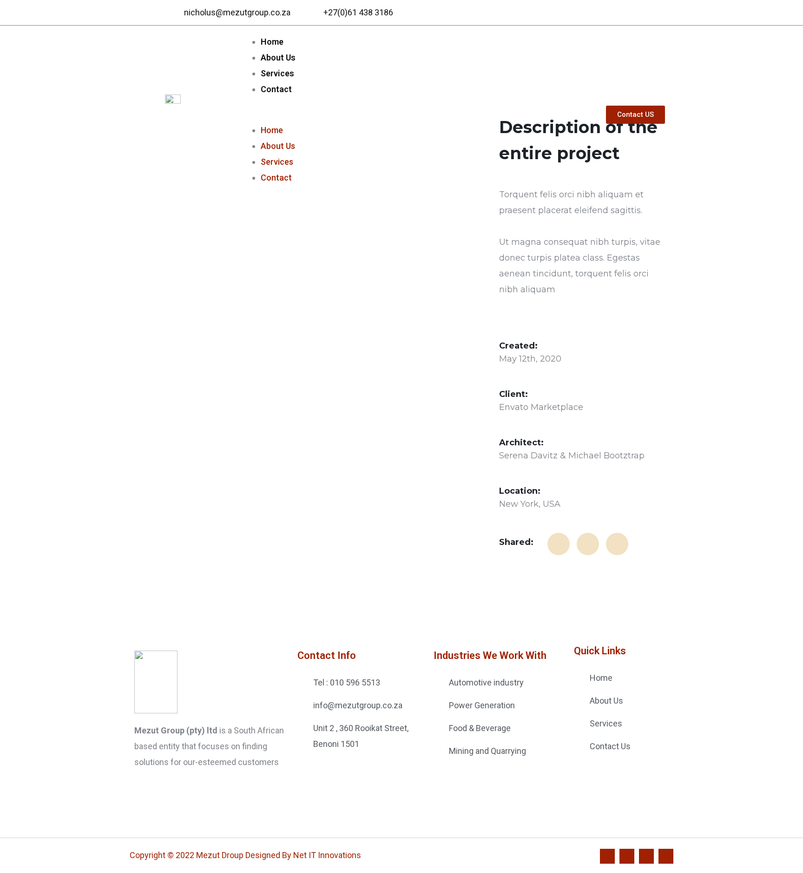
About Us (278, 57)
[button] (412, 114)
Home (272, 42)
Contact (276, 89)
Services (277, 73)
